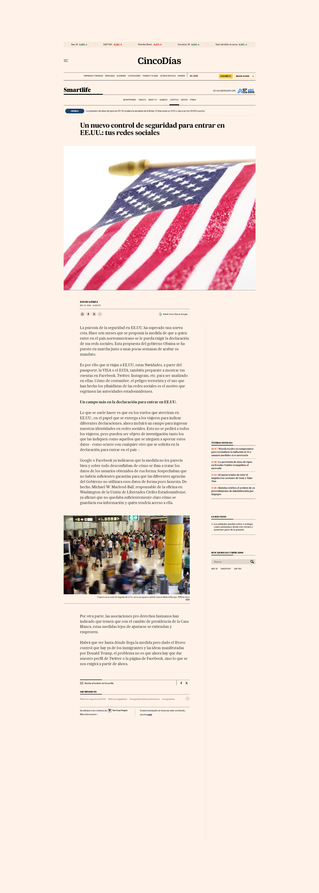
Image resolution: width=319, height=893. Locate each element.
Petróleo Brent (145, 44)
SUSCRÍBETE (225, 76)
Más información (88, 714)
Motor (184, 100)
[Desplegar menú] (66, 61)
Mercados (110, 76)
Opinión (181, 76)
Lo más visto (218, 516)
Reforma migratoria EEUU (93, 699)
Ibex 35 (74, 44)
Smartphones (129, 100)
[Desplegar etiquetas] (187, 698)
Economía (121, 76)
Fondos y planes (150, 76)
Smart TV (152, 100)
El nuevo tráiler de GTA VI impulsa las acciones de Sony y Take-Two (232, 478)
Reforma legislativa (117, 699)
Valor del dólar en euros (226, 44)
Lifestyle (174, 100)
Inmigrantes (168, 699)
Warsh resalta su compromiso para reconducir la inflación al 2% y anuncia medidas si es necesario (232, 452)
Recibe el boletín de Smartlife (99, 683)
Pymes (193, 100)
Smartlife (77, 90)
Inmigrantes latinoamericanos (145, 699)
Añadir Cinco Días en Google (175, 314)
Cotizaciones (134, 76)
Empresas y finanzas (93, 76)
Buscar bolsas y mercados (227, 552)
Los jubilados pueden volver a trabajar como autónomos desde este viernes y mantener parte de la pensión (233, 527)
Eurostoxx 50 (184, 44)
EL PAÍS (192, 75)
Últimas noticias (168, 76)
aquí (149, 714)
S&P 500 (107, 44)
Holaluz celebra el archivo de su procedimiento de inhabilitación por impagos (233, 491)
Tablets (142, 100)
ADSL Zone (246, 90)
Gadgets (163, 100)
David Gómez (89, 301)
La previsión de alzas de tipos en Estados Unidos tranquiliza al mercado (231, 465)
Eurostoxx (226, 569)
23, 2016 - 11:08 (90, 305)
